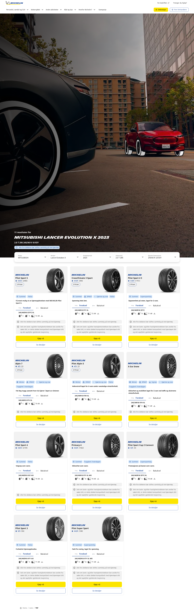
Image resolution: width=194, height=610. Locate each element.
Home (25, 608)
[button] (45, 257)
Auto (31, 608)
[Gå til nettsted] (14, 3)
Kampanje (102, 10)
